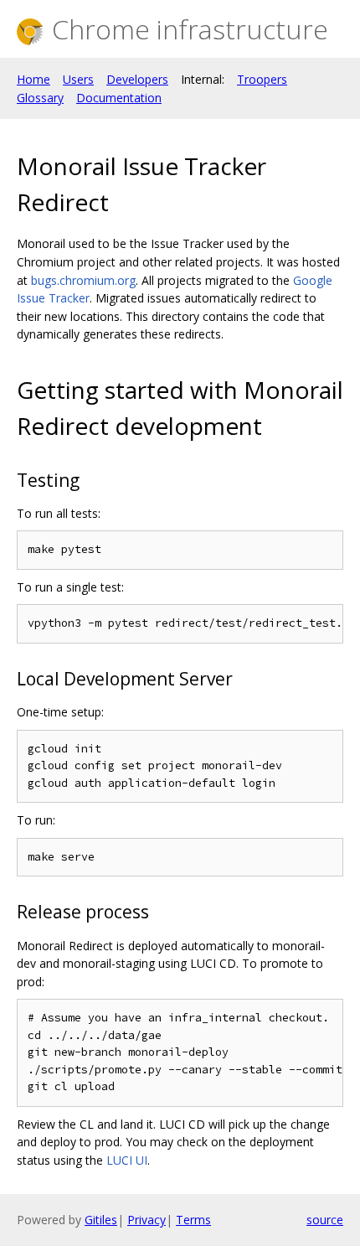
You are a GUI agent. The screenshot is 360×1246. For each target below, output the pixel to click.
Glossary (40, 98)
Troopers (262, 79)
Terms (193, 1220)
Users (78, 79)
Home (33, 79)
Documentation (119, 98)
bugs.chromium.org (83, 280)
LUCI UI (126, 1160)
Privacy (146, 1220)
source (324, 1220)
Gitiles (101, 1220)
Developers (137, 79)
